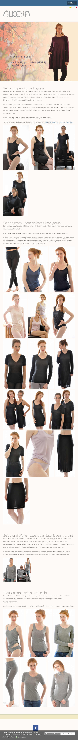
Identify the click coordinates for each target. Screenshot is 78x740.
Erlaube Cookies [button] (68, 734)
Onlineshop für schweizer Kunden (58, 122)
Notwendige (22, 737)
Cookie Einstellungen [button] (18, 734)
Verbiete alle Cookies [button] (52, 734)
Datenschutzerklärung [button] (34, 734)
